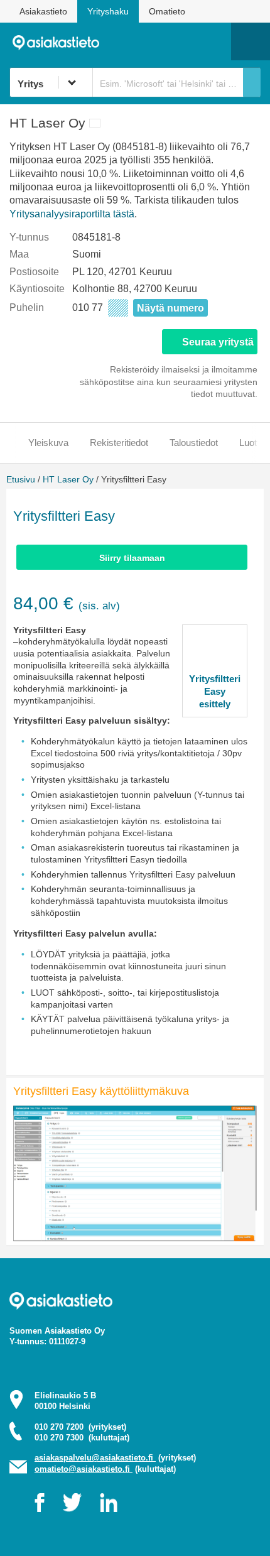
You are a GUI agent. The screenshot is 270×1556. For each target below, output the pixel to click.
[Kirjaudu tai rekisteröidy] (215, 41)
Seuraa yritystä (218, 342)
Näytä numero (170, 308)
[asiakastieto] (61, 41)
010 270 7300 (82, 1437)
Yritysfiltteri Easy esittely (214, 691)
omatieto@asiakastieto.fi (83, 1469)
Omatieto (167, 11)
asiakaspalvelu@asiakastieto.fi (95, 1457)
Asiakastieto (43, 11)
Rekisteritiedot (119, 442)
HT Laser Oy (68, 479)
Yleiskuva (48, 442)
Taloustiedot (194, 442)
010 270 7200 (80, 1427)
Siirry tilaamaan (132, 558)
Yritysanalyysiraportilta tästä (71, 214)
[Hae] (252, 82)
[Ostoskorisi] (157, 41)
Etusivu (20, 479)
